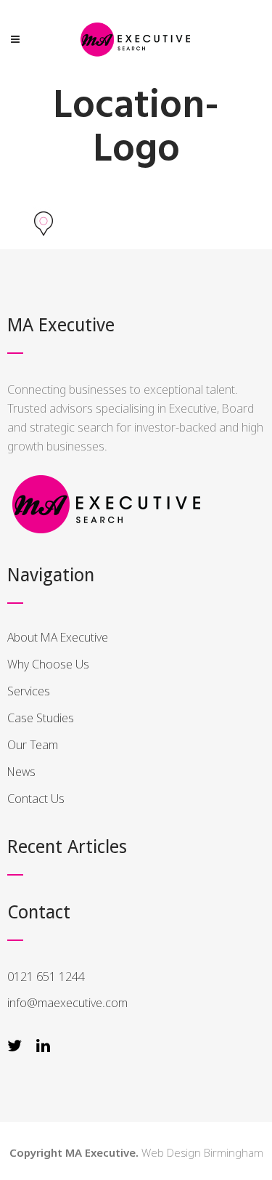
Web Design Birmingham (202, 1152)
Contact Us (36, 798)
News (21, 771)
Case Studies (40, 718)
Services (28, 691)
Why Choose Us (48, 664)
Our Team (32, 745)
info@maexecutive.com (67, 1003)
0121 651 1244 (46, 977)
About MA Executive (57, 637)
